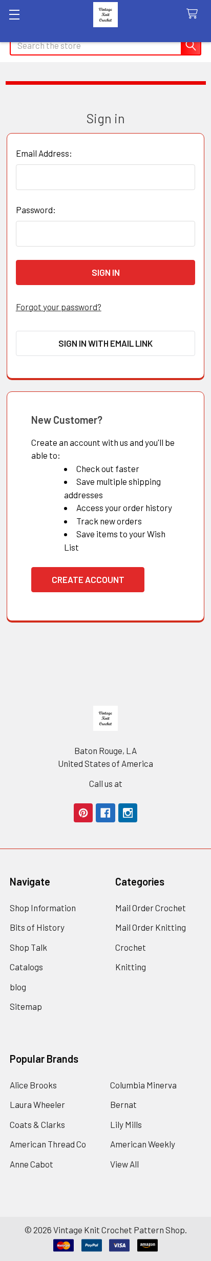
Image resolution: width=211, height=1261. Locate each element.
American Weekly (142, 1144)
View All (124, 1164)
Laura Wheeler (37, 1104)
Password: (36, 209)
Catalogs (26, 967)
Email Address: (44, 153)
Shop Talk (28, 947)
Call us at (105, 783)
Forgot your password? (58, 307)
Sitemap (26, 1006)
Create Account (88, 579)
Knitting (130, 967)
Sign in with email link (105, 343)
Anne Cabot (31, 1164)
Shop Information (43, 907)
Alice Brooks (33, 1085)
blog (18, 987)
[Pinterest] (83, 812)
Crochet (130, 947)
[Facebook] (105, 812)
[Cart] (194, 14)
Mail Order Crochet (150, 907)
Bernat (123, 1104)
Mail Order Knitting (150, 927)
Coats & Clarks (37, 1124)
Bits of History (37, 927)
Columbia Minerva (143, 1085)
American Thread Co (48, 1144)
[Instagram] (127, 812)
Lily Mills (126, 1124)
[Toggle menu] (14, 14)
